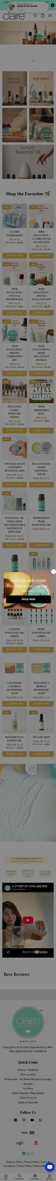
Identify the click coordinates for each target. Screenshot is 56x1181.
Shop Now (28, 599)
